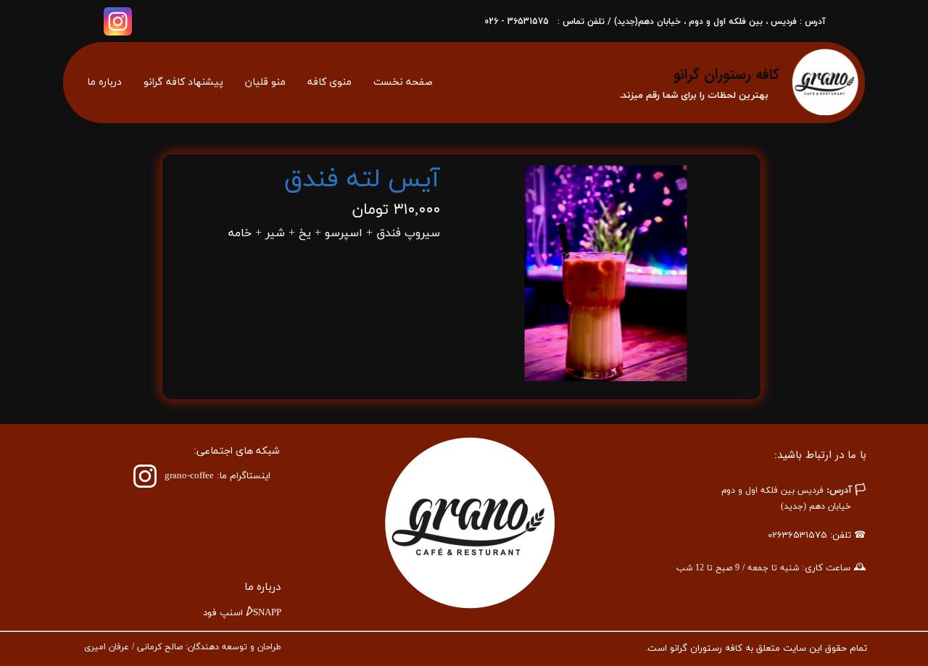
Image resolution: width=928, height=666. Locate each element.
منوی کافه (329, 82)
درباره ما (104, 82)
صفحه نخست (403, 82)
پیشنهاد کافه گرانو (183, 82)
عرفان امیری (106, 647)
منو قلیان (265, 82)
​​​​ (217, 476)
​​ (262, 587)
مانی (145, 647)
